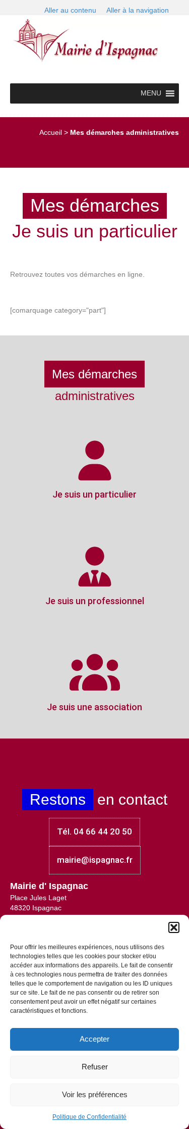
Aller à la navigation (137, 10)
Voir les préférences (95, 1094)
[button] (174, 927)
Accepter (94, 1039)
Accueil (50, 132)
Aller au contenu (70, 10)
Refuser (95, 1066)
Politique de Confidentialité (89, 1116)
